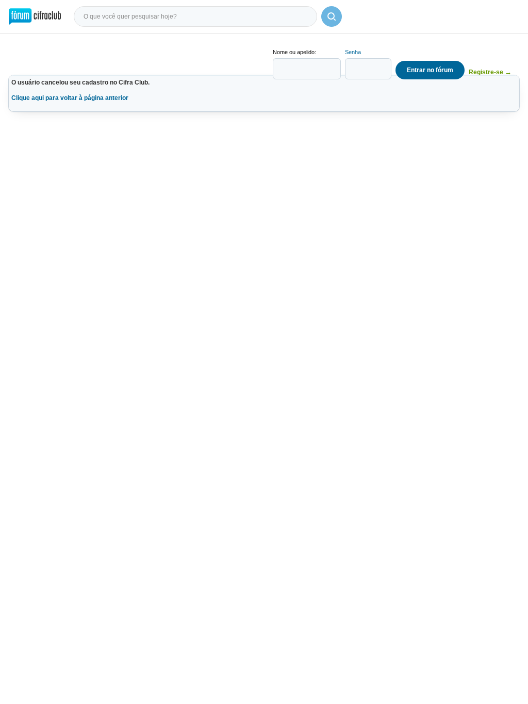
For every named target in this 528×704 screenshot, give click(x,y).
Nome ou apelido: (294, 52)
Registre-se (490, 72)
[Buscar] (331, 16)
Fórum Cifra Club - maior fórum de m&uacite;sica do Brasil (34, 16)
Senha (353, 52)
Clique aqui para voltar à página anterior (69, 98)
